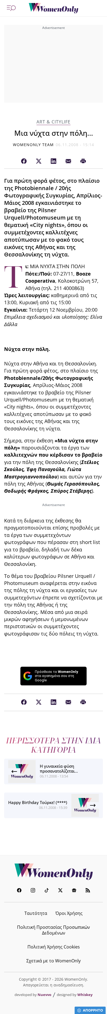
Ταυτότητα (35, 913)
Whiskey (84, 994)
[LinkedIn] (53, 161)
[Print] (83, 161)
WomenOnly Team (33, 144)
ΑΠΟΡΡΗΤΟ (93, 1010)
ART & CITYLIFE (53, 122)
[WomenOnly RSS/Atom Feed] (87, 891)
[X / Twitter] (39, 161)
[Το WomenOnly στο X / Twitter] (60, 891)
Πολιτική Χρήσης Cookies (53, 947)
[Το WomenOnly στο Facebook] (19, 891)
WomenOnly (53, 872)
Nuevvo (44, 994)
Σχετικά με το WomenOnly (53, 961)
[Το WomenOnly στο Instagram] (33, 891)
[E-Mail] (68, 161)
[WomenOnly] (53, 8)
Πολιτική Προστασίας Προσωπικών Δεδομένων (53, 930)
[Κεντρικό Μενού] (11, 8)
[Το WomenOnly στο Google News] (74, 891)
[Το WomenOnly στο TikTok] (46, 891)
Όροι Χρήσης (69, 913)
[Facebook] (24, 161)
